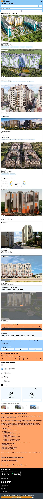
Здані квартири (20, 289)
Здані (3, 335)
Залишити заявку (21, 329)
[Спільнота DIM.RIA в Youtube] (8, 482)
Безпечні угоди (3, 486)
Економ (12, 335)
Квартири (3, 289)
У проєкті (28, 335)
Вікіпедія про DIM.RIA (4, 485)
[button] (1, 457)
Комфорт (17, 335)
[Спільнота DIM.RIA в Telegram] (6, 482)
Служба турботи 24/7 (4, 488)
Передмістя (23, 335)
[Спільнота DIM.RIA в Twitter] (10, 482)
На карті (32, 10)
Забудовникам (3, 483)
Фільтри (11, 10)
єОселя (32, 335)
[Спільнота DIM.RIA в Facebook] (3, 482)
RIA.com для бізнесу (4, 476)
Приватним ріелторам (4, 478)
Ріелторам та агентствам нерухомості (7, 479)
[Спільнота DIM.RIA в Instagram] (1, 482)
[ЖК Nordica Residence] (21, 124)
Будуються (7, 335)
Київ (1, 132)
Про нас (2, 489)
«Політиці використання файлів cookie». (28, 495)
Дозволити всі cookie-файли (16, 497)
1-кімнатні (9, 289)
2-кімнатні (14, 289)
